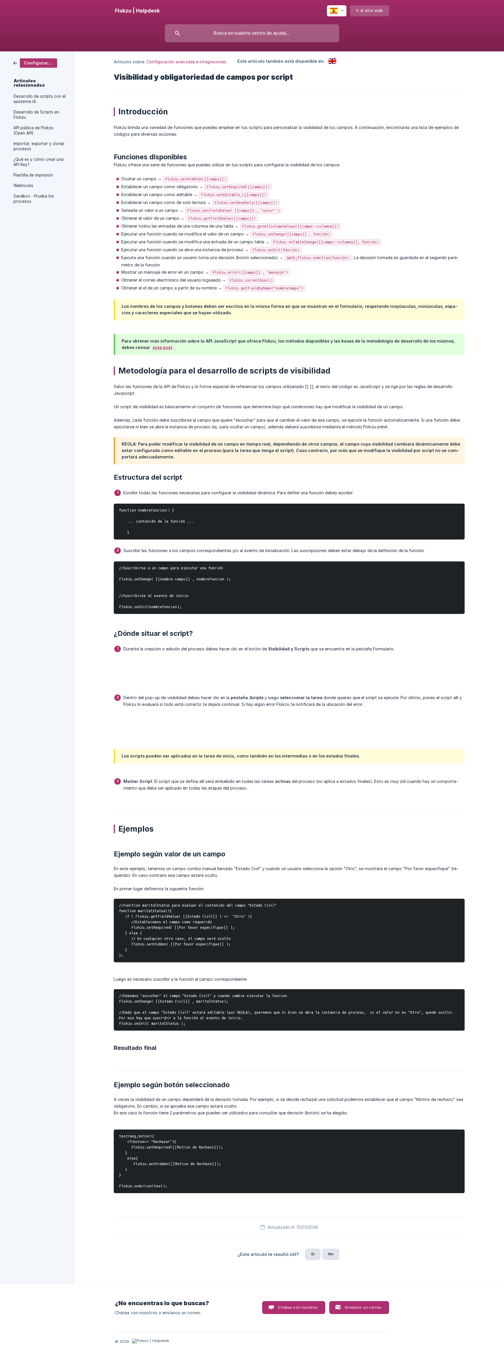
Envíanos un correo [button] (363, 1307)
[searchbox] (252, 33)
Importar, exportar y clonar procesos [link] (38, 146)
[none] (137, 10)
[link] (35, 62)
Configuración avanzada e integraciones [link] (186, 61)
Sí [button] (313, 1253)
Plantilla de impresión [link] (33, 175)
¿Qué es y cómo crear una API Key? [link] (38, 162)
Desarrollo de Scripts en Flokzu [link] (36, 115)
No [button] (330, 1253)
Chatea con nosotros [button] (298, 1307)
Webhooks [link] (23, 185)
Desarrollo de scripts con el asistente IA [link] (39, 99)
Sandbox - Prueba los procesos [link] (33, 199)
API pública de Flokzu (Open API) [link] (33, 130)
